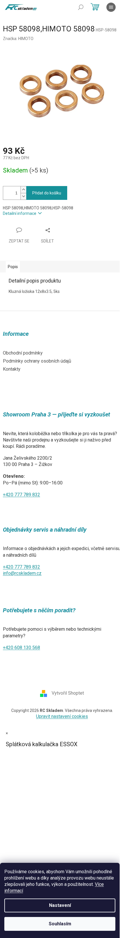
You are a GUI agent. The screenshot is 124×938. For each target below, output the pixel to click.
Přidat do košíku (46, 193)
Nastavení (60, 905)
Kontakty (11, 369)
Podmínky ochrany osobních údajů (37, 361)
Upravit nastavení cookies (62, 716)
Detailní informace (19, 213)
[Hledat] (81, 7)
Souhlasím (60, 923)
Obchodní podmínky (23, 353)
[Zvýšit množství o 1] (23, 189)
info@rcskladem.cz (22, 573)
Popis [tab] (13, 266)
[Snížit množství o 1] (23, 196)
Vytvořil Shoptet (68, 693)
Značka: (18, 38)
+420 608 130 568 (21, 647)
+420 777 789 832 (21, 494)
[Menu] (111, 7)
